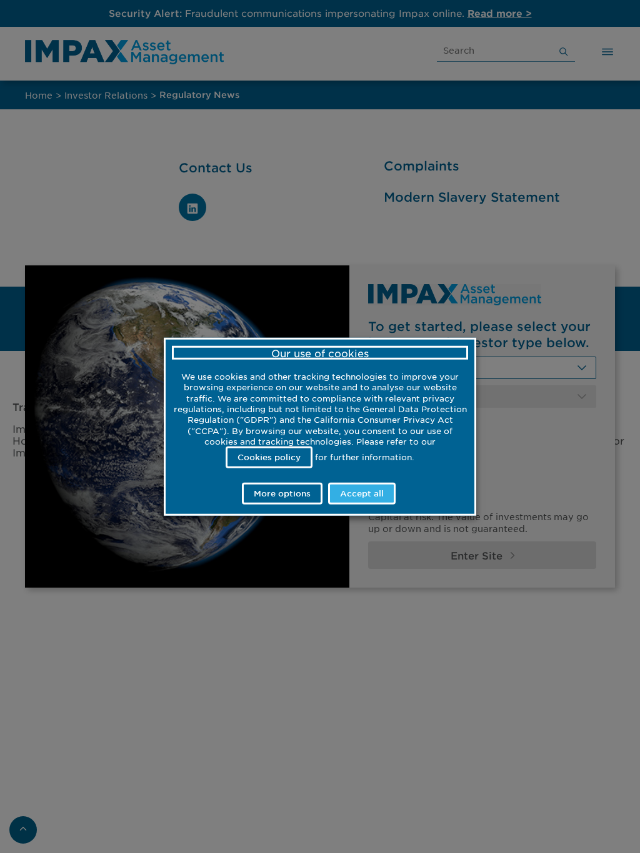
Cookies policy (269, 457)
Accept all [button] (362, 493)
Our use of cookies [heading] (320, 353)
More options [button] (282, 493)
